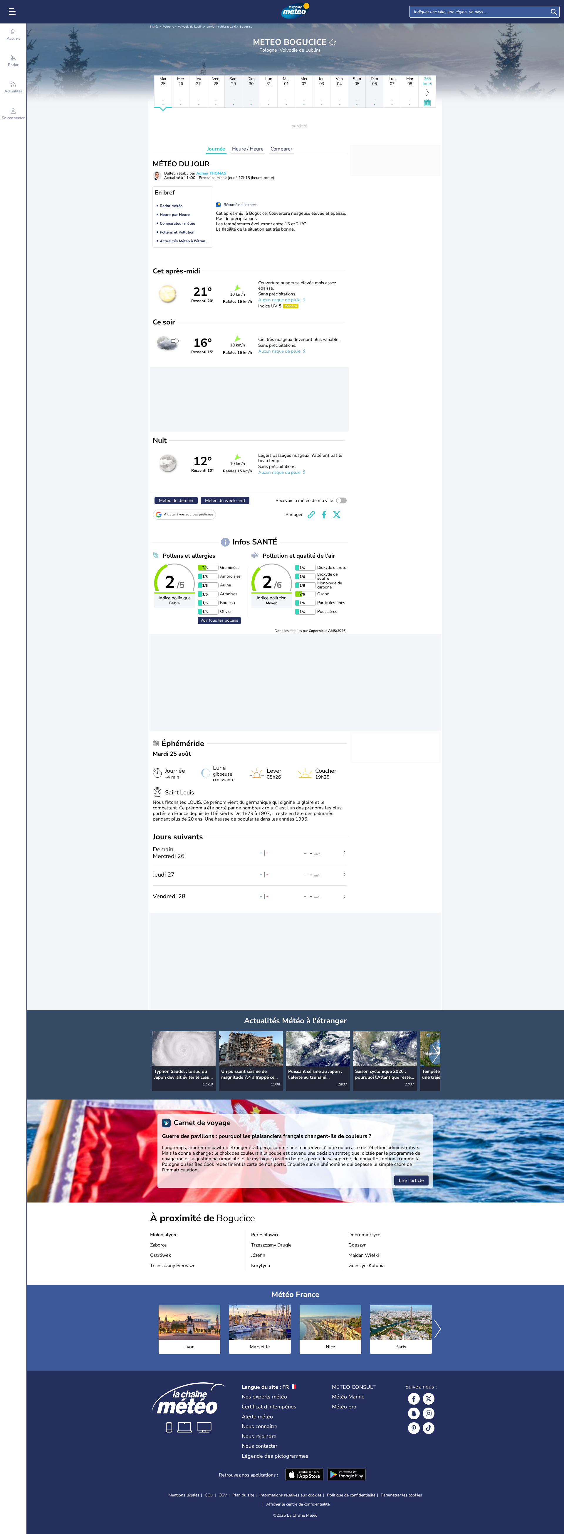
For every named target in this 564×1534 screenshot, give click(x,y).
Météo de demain (176, 500)
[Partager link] (311, 514)
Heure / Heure (247, 149)
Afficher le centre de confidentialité (298, 1504)
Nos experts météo (264, 1396)
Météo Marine (348, 1396)
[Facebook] (414, 1399)
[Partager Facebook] (324, 514)
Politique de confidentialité (351, 1495)
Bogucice (246, 27)
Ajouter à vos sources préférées (188, 514)
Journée (216, 149)
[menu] (13, 11)
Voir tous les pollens (219, 620)
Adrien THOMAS (211, 173)
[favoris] (332, 42)
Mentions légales (183, 1495)
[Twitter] (428, 1399)
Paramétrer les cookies (401, 1495)
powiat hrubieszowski (221, 27)
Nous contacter (259, 1446)
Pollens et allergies (189, 556)
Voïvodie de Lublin (190, 27)
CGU (209, 1495)
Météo (154, 27)
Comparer (281, 149)
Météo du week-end (225, 500)
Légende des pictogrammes (275, 1455)
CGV (223, 1495)
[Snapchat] (414, 1413)
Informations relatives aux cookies (290, 1495)
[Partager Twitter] (336, 514)
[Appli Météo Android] (347, 1475)
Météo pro (344, 1406)
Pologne (168, 27)
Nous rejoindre (259, 1436)
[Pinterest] (414, 1428)
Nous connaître (259, 1426)
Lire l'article (411, 1180)
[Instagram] (428, 1413)
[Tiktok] (428, 1428)
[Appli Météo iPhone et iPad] (304, 1475)
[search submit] (554, 12)
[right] (435, 1055)
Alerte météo (257, 1416)
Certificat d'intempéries (269, 1406)
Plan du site (243, 1495)
